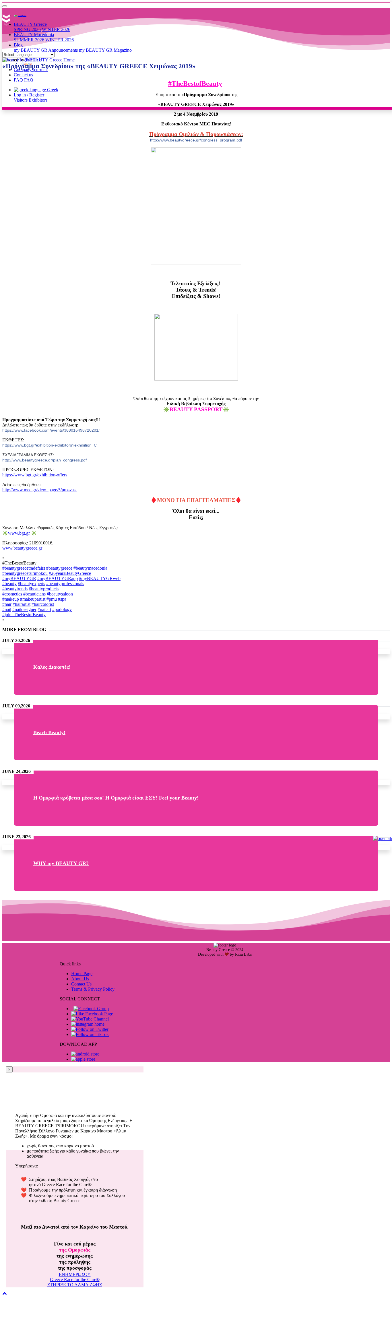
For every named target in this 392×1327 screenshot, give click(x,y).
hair (6, 604)
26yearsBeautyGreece (70, 573)
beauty (9, 583)
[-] (4, 6)
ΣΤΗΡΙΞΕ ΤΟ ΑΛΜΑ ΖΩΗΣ (74, 1284)
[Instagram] (87, 1024)
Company (31, 69)
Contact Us (81, 983)
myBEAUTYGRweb (100, 578)
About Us (80, 978)
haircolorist (43, 604)
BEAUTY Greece (30, 24)
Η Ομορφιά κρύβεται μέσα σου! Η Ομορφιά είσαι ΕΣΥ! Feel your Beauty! (116, 798)
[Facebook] (91, 1008)
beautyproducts (44, 588)
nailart (44, 609)
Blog (18, 44)
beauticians (34, 593)
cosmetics (12, 593)
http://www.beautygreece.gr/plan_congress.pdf (44, 460)
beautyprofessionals (65, 583)
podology (62, 609)
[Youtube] (90, 1018)
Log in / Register (29, 94)
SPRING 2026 (27, 29)
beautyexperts (31, 583)
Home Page (81, 973)
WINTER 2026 (56, 29)
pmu (51, 599)
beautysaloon (60, 593)
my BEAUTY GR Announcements (46, 50)
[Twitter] (89, 1029)
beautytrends (15, 588)
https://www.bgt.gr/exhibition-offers (34, 474)
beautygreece (59, 568)
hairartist (21, 604)
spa (62, 599)
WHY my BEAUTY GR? (61, 863)
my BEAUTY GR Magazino (105, 50)
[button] (4, 1293)
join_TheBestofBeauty (24, 614)
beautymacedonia (90, 568)
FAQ (23, 79)
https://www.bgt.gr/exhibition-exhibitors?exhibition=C (49, 445)
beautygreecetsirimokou (25, 573)
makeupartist (32, 599)
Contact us (23, 74)
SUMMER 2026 (29, 39)
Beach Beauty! (49, 732)
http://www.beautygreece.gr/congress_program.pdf (196, 140)
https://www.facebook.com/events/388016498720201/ (51, 430)
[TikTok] (90, 1034)
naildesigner (24, 609)
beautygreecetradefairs (23, 568)
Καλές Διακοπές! (52, 667)
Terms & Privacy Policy (93, 989)
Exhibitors (38, 100)
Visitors (21, 100)
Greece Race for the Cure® (75, 1279)
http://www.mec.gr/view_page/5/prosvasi (39, 489)
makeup (10, 599)
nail (6, 609)
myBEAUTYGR (19, 578)
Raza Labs (243, 954)
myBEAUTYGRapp (57, 578)
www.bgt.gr (19, 533)
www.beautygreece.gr (22, 548)
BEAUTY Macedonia (34, 34)
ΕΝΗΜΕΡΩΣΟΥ (75, 1274)
